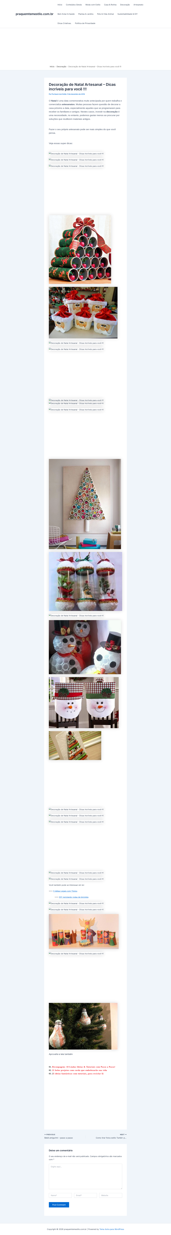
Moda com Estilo (93, 4)
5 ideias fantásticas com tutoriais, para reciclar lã (78, 1073)
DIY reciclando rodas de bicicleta (73, 897)
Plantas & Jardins (85, 14)
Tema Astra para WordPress (111, 1229)
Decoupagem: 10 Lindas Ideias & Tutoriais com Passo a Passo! (83, 1067)
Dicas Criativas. (64, 23)
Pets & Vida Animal (105, 14)
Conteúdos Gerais (74, 4)
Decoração (125, 4)
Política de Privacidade (85, 23)
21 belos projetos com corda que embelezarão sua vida (79, 1070)
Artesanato (138, 4)
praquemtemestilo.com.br (34, 14)
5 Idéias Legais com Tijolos (65, 891)
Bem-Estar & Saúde (66, 14)
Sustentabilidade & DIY (127, 14)
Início (60, 4)
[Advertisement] (85, 48)
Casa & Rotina (110, 4)
